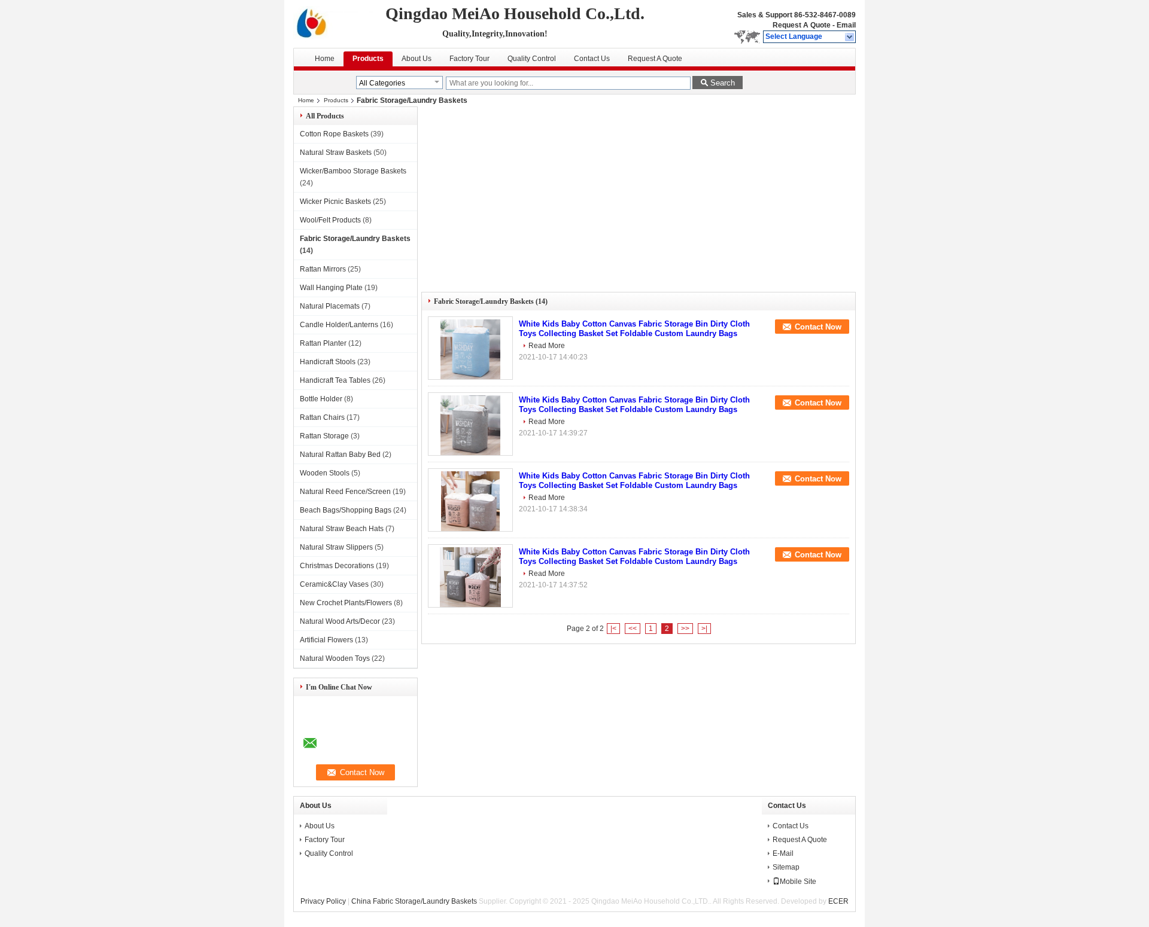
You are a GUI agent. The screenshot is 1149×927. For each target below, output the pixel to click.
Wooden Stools (324, 473)
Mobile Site (798, 881)
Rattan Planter (323, 343)
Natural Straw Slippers (336, 547)
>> (685, 628)
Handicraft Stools (327, 362)
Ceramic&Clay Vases (334, 584)
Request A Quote (802, 25)
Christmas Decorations (337, 566)
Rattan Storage (324, 436)
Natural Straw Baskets (336, 152)
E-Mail (783, 853)
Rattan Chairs (322, 417)
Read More (546, 345)
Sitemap (786, 867)
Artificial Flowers (326, 640)
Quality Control (531, 58)
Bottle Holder (321, 399)
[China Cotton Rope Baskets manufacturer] (337, 24)
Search (722, 82)
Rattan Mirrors (323, 269)
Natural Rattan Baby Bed (340, 454)
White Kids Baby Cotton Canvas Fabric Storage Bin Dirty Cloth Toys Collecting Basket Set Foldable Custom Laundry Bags (634, 328)
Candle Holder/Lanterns (339, 325)
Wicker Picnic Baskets (335, 201)
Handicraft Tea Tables (335, 380)
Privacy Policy (323, 901)
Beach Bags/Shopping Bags (345, 510)
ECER (838, 901)
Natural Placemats (330, 306)
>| (704, 628)
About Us (416, 58)
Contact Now (818, 326)
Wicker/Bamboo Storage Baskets (353, 171)
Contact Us (592, 58)
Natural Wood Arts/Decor (340, 621)
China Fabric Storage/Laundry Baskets (414, 901)
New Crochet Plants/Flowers (346, 603)
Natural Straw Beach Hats (342, 529)
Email (846, 25)
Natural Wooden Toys (335, 658)
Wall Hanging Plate (331, 287)
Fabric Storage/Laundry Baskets (355, 238)
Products (368, 58)
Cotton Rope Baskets (334, 134)
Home (325, 58)
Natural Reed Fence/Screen (345, 491)
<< (632, 628)
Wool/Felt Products (330, 220)
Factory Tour (469, 58)
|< (613, 628)
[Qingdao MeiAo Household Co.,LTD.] (850, 37)
